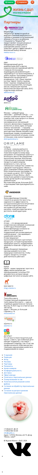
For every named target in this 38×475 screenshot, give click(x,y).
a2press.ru (8, 326)
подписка (11, 426)
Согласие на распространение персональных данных (16, 391)
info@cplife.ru (9, 433)
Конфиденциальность (13, 370)
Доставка (7, 373)
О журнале (8, 355)
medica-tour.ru (9, 52)
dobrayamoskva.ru (11, 139)
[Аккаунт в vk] (19, 456)
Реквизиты (8, 366)
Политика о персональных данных (18, 377)
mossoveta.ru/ (9, 313)
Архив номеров (10, 368)
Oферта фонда (9, 375)
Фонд (6, 359)
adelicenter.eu (9, 92)
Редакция (8, 357)
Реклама (7, 362)
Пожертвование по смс (13, 379)
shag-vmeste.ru (10, 288)
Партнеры (8, 364)
